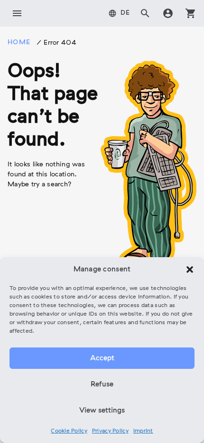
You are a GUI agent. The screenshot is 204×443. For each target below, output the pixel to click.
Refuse (102, 384)
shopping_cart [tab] (190, 13)
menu (17, 13)
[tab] (119, 13)
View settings (102, 410)
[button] (190, 269)
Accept (102, 358)
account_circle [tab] (168, 13)
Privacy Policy (110, 431)
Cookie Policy (69, 431)
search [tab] (145, 13)
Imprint (143, 431)
